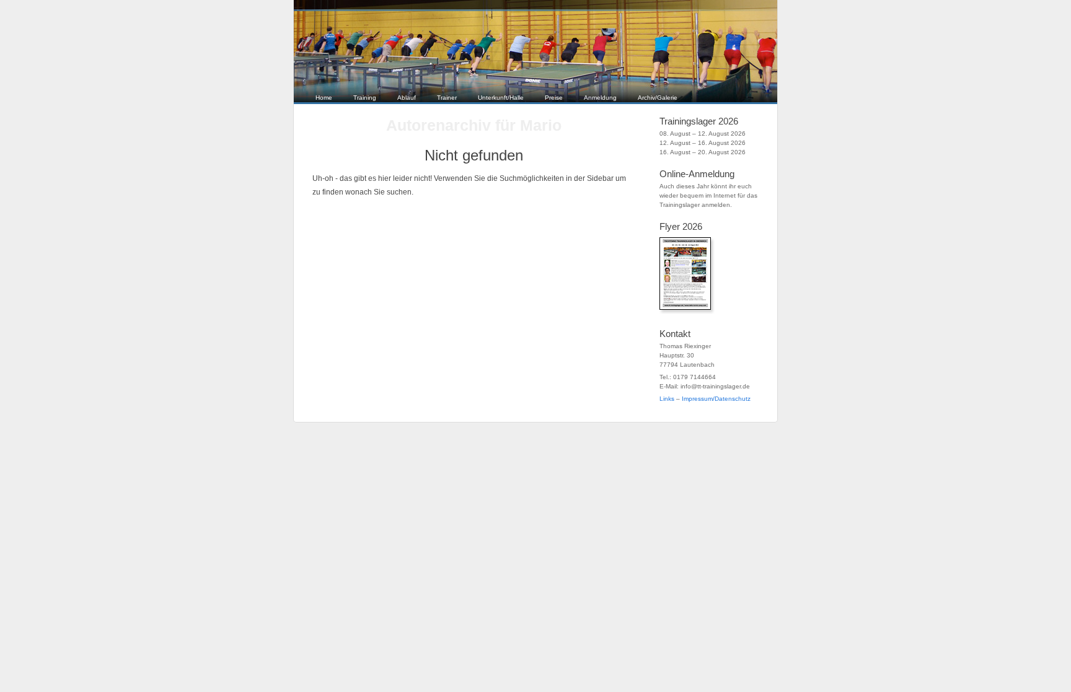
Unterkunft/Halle (501, 97)
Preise (554, 97)
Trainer (447, 97)
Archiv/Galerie (657, 97)
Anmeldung (600, 97)
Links (666, 398)
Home (323, 97)
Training (364, 97)
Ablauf (406, 97)
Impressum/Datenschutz (716, 398)
